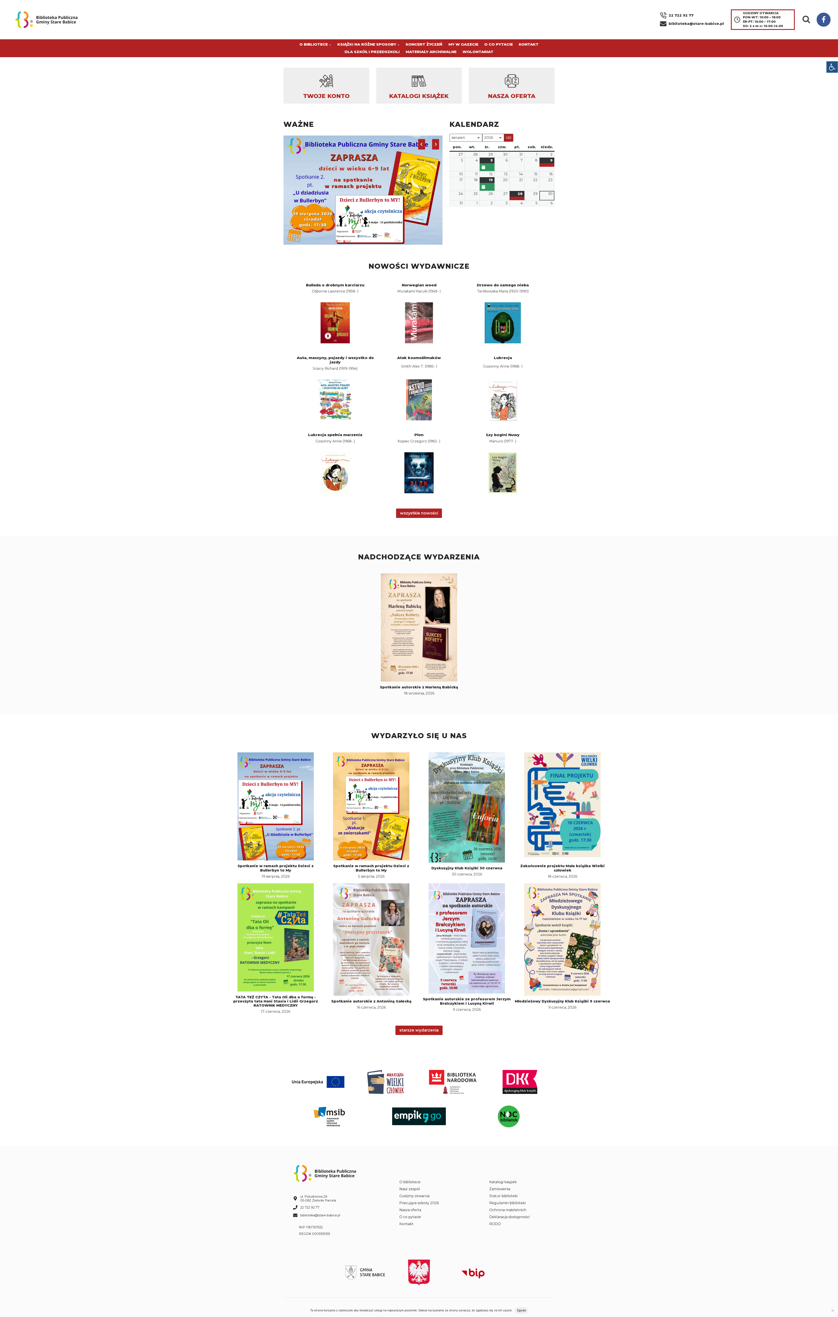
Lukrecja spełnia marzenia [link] (335, 435)
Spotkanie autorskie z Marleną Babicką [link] (419, 687)
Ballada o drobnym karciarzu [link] (335, 285)
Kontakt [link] (529, 44)
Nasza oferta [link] (410, 1210)
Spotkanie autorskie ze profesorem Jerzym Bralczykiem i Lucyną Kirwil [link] (467, 1001)
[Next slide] (435, 144)
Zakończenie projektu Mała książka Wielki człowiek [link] (562, 868)
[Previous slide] (421, 144)
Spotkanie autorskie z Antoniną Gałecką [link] (371, 1001)
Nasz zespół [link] (409, 1189)
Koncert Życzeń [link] (424, 44)
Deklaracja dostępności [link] (509, 1217)
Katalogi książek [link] (503, 1182)
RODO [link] (495, 1224)
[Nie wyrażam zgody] (832, 1310)
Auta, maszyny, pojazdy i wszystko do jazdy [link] (335, 360)
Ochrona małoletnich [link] (507, 1210)
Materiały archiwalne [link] (431, 52)
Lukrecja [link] (503, 358)
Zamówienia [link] (499, 1189)
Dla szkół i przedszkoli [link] (372, 52)
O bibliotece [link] (410, 1182)
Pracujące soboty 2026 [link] (419, 1203)
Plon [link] (419, 435)
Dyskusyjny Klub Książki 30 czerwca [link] (466, 868)
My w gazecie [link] (463, 44)
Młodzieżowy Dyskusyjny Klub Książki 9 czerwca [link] (562, 1001)
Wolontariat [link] (477, 52)
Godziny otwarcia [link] (414, 1196)
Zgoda (521, 1310)
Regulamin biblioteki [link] (507, 1203)
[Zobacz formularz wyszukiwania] (806, 20)
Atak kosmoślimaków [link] (419, 358)
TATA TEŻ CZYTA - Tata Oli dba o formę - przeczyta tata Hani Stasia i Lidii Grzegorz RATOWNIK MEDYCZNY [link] (275, 1001)
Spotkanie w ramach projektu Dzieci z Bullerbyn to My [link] (276, 868)
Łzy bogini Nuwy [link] (503, 435)
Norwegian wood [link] (419, 285)
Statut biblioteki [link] (503, 1196)
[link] (832, 67)
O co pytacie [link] (498, 44)
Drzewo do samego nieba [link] (503, 285)
